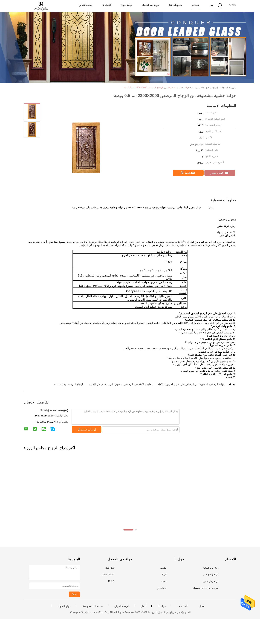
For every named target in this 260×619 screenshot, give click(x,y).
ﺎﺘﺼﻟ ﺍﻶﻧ (186, 173)
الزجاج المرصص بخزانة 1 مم (68, 384)
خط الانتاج (109, 568)
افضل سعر (218, 173)
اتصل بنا (106, 5)
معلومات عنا (175, 5)
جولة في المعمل (150, 5)
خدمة (163, 581)
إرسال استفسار (86, 429)
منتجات (196, 5)
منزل (201, 606)
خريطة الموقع (121, 606)
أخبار (143, 606)
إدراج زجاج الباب (210, 574)
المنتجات (182, 606)
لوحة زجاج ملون (210, 581)
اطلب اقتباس (85, 5)
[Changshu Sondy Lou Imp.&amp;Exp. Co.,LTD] (41, 6)
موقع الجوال (64, 606)
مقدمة (163, 568)
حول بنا (162, 606)
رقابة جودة (126, 5)
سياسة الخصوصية (93, 606)
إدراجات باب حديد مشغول (205, 588)
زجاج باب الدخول (210, 568)
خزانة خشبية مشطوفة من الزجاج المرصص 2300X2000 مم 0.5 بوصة (156, 87)
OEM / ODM (108, 574)
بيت (211, 5)
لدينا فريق (161, 588)
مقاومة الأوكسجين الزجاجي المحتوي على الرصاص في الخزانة (120, 384)
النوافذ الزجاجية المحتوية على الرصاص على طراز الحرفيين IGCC (191, 384)
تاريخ (164, 574)
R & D (111, 581)
